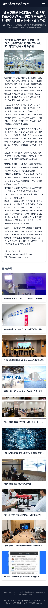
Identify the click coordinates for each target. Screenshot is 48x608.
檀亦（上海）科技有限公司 (16, 3)
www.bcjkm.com (22, 601)
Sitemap (39, 603)
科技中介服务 (33, 601)
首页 (3, 25)
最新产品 (7, 268)
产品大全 (10, 25)
